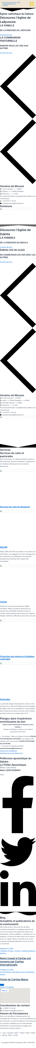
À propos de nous (6, 35)
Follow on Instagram (7, 987)
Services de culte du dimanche (15, 507)
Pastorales (5, 699)
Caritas (3, 602)
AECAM (3, 547)
